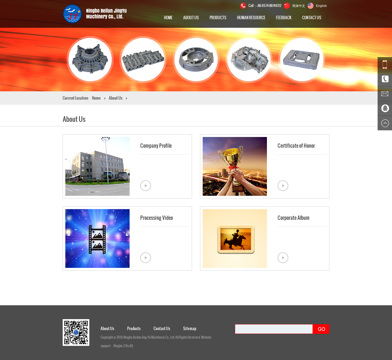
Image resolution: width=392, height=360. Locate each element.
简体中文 (298, 5)
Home (168, 17)
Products (218, 17)
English (321, 6)
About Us (191, 17)
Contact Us (311, 17)
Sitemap (189, 328)
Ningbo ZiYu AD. (124, 345)
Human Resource (251, 17)
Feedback (283, 17)
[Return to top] (385, 123)
